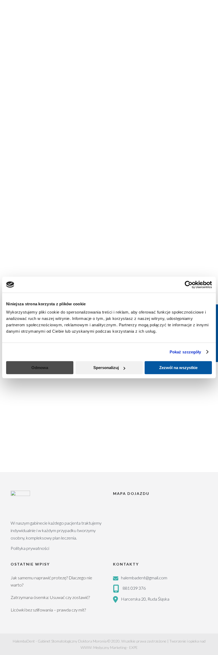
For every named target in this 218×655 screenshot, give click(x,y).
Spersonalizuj (106, 367)
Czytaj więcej (22, 458)
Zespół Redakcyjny (57, 405)
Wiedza (86, 405)
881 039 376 (134, 587)
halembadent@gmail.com (144, 577)
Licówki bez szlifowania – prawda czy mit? (48, 609)
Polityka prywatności (30, 548)
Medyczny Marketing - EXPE (115, 647)
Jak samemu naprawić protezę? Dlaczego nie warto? (51, 581)
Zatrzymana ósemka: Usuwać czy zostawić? (50, 597)
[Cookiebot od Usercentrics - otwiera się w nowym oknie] (188, 285)
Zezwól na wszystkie (178, 367)
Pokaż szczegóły (185, 352)
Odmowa (39, 367)
